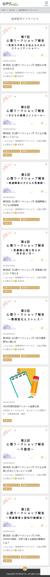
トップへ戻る (25, 569)
